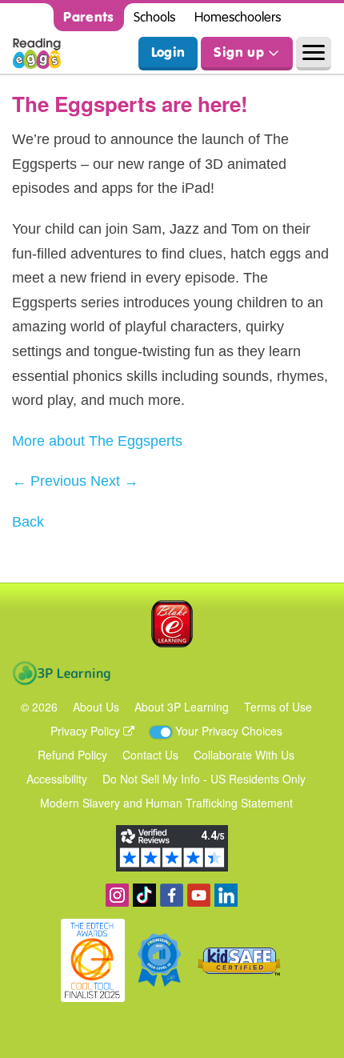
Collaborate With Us (244, 755)
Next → (114, 481)
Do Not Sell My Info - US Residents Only (204, 779)
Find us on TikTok (144, 895)
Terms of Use (278, 707)
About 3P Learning (181, 707)
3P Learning (61, 673)
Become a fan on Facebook (171, 895)
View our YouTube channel (198, 895)
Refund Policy (72, 755)
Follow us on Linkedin (226, 895)
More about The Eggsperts (97, 441)
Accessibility (56, 779)
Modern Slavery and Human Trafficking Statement (166, 803)
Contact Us (150, 755)
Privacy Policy (86, 731)
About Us (96, 707)
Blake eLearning (172, 624)
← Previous (49, 481)
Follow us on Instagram (117, 895)
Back (28, 522)
